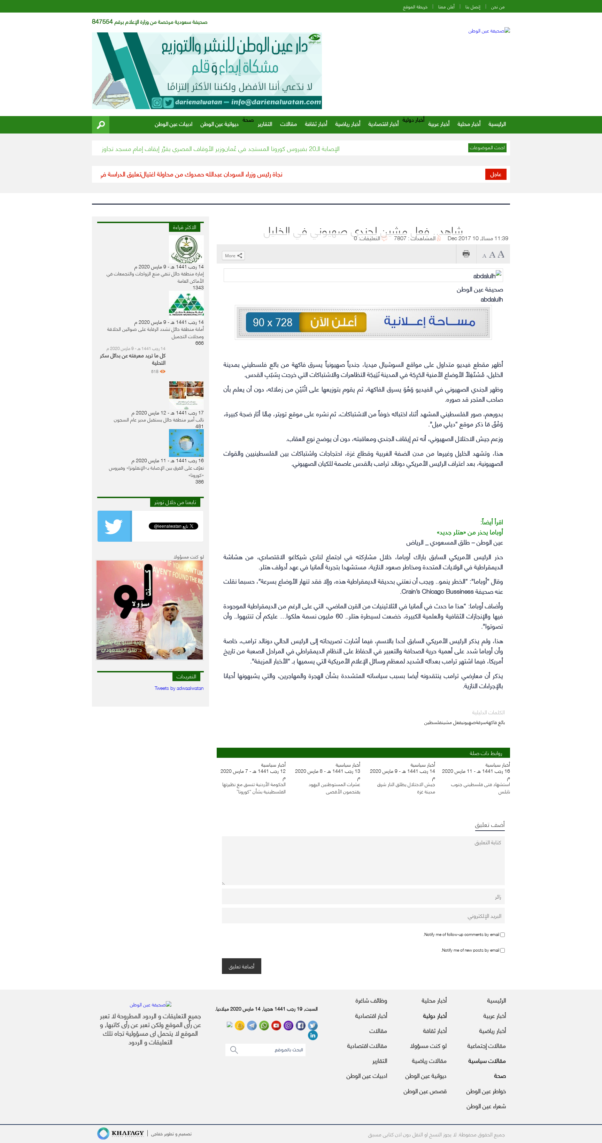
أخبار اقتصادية (384, 123)
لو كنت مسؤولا (428, 1045)
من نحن (498, 6)
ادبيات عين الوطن (173, 123)
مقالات (288, 123)
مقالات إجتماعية (487, 1045)
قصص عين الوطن (425, 1090)
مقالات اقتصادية (367, 1045)
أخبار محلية (469, 123)
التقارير (265, 123)
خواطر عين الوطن (486, 1090)
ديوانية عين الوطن (220, 123)
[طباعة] (466, 254)
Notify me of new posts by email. (470, 950)
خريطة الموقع (415, 6)
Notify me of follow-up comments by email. (461, 934)
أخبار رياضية (347, 123)
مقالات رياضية (429, 1060)
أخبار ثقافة (316, 123)
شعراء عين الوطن (486, 1105)
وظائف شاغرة (371, 999)
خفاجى (157, 1133)
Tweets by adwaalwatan (179, 687)
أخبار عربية (439, 123)
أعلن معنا (446, 6)
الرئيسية (497, 123)
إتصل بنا (472, 6)
